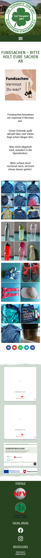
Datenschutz (20, 554)
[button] (20, 38)
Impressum (20, 552)
